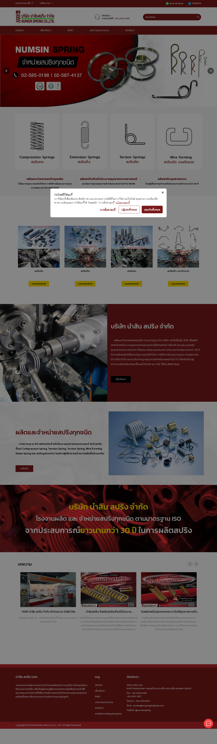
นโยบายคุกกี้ (123, 202)
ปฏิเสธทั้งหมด (129, 209)
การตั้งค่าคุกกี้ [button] (107, 209)
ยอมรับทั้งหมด (152, 209)
